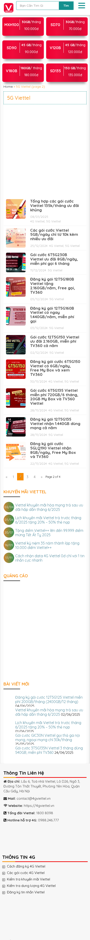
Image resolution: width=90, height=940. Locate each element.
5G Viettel (53, 221)
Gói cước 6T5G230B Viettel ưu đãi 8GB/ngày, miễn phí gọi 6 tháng (54, 259)
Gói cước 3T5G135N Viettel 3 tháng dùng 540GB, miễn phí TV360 (49, 750)
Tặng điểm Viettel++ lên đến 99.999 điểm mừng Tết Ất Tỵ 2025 (49, 532)
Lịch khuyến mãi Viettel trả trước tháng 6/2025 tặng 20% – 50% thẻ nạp (48, 519)
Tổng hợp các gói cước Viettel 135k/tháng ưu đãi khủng (54, 205)
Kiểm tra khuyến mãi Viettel (33, 879)
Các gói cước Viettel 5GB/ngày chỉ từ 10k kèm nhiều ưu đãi (54, 234)
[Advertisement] (45, 152)
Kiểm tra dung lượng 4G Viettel (36, 886)
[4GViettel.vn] (7, 7)
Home (8, 86)
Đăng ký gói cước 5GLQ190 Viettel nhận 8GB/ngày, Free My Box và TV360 (53, 450)
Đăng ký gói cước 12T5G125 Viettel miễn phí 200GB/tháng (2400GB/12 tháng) (49, 699)
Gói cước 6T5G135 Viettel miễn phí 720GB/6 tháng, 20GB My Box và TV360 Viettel (54, 397)
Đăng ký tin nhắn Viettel (30, 892)
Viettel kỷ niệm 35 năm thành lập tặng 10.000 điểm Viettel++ (47, 545)
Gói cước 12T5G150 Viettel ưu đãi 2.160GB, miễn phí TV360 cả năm (54, 341)
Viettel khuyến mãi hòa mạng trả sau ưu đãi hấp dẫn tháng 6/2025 (49, 507)
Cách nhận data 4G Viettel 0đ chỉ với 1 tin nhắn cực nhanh (49, 558)
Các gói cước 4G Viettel (30, 873)
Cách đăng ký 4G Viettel (31, 866)
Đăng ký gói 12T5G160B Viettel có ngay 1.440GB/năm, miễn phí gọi (52, 314)
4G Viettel (37, 221)
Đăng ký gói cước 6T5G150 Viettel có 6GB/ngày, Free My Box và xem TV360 (55, 368)
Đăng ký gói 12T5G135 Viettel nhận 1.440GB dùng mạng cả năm (55, 423)
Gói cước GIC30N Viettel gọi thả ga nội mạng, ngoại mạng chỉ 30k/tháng (47, 737)
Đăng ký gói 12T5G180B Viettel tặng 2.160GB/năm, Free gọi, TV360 (52, 285)
